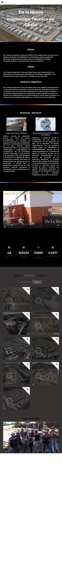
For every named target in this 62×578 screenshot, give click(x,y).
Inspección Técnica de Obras (16, 133)
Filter (37, 282)
